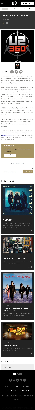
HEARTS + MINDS (11, 390)
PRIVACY (26, 396)
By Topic (14, 9)
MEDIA (23, 386)
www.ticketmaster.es (6, 135)
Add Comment (28, 171)
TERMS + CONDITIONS (16, 396)
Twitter (16, 72)
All (5, 9)
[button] (2, 3)
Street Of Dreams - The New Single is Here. (15, 309)
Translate (17, 399)
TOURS (12, 386)
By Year (27, 9)
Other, (5, 367)
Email (21, 72)
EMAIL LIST (5, 396)
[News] (7, 23)
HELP (31, 396)
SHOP (27, 390)
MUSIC (18, 386)
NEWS (7, 386)
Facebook (12, 72)
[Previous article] (4, 23)
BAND (28, 386)
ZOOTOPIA (21, 390)
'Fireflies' (7, 220)
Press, (9, 367)
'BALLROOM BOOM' (10, 345)
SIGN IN (31, 4)
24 (29, 267)
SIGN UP (24, 4)
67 (29, 230)
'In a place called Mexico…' (15, 259)
